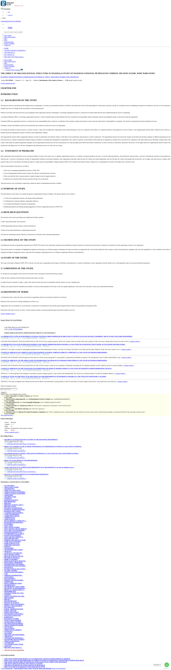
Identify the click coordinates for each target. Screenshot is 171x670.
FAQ (9, 12)
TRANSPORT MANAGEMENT (14, 639)
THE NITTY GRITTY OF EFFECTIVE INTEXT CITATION (23, 663)
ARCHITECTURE (10, 497)
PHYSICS (7, 599)
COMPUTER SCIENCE (12, 516)
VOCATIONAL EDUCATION (13, 644)
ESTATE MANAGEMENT (12, 535)
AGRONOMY (8, 495)
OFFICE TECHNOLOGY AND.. (14, 596)
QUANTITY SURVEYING (12, 615)
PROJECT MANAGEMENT (13, 606)
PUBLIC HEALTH (10, 610)
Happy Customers (9, 43)
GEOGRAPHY (9, 548)
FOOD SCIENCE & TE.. (12, 543)
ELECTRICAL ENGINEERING (14, 530)
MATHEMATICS (9, 585)
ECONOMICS (8, 524)
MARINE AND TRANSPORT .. (14, 580)
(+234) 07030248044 (14, 329)
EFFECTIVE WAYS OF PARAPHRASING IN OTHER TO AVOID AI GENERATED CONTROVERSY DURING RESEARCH (44, 660)
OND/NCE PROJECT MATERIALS (15, 50)
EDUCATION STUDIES (12, 527)
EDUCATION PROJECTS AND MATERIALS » (16, 450)
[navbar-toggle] (1, 18)
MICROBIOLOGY (10, 591)
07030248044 (6, 9)
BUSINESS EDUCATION (12, 511)
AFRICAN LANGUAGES (12, 490)
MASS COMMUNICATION (13, 583)
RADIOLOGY (8, 617)
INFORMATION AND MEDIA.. (14, 564)
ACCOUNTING (9, 485)
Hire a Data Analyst (9, 37)
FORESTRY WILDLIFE (12, 545)
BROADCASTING (10, 506)
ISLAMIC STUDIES (10, 570)
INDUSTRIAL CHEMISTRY (13, 562)
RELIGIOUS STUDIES (11, 618)
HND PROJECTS (9, 52)
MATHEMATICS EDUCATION (14, 586)
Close (10, 28)
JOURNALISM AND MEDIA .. (14, 572)
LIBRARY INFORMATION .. (13, 575)
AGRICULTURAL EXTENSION (14, 493)
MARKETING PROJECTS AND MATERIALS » (16, 464)
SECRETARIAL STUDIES (12, 622)
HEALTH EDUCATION (12, 554)
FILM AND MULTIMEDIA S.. (13, 537)
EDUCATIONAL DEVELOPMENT (15, 529)
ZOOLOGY (8, 646)
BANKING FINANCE (11, 500)
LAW (6, 574)
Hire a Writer (8, 35)
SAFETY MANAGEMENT (12, 620)
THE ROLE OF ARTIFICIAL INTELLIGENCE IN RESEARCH (24, 665)
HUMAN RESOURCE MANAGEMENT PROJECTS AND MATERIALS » (21, 443)
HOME (6, 48)
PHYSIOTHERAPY (10, 601)
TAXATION (8, 633)
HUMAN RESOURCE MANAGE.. (15, 561)
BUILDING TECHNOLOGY (13, 508)
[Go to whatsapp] (166, 665)
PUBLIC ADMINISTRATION (13, 609)
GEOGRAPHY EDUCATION (13, 550)
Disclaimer (62, 668)
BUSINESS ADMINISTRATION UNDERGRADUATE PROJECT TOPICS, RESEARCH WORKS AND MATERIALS (40, 77)
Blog (5, 38)
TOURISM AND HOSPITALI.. (14, 638)
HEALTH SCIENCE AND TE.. (14, 556)
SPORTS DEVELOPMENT (13, 630)
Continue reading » (135, 341)
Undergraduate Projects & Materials (11, 21)
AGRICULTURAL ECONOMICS (14, 492)
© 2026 (26, 668)
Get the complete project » (8, 83)
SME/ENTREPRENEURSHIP (13, 625)
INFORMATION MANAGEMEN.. (15, 566)
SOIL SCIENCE (9, 628)
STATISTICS (8, 631)
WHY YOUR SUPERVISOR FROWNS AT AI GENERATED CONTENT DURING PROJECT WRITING (37, 659)
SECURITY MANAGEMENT (13, 623)
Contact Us (10, 15)
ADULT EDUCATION (11, 487)
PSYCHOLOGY (9, 607)
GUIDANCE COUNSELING (13, 553)
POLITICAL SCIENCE (11, 602)
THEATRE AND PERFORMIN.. (14, 635)
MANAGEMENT (9, 578)
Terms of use (55, 668)
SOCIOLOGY (8, 626)
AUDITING (8, 498)
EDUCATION (8, 525)
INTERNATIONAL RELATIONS (14, 569)
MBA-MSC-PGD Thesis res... (13, 647)
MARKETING (8, 582)
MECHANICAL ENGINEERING (14, 588)
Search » (3, 392)
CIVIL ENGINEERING (11, 514)
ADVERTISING (9, 489)
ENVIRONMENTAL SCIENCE (14, 533)
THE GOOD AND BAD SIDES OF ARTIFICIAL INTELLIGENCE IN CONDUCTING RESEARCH (35, 662)
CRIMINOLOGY (9, 517)
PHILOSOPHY (9, 598)
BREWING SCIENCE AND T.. (14, 505)
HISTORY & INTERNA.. (12, 558)
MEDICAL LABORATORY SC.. (14, 590)
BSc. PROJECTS (9, 55)
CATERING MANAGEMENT (13, 513)
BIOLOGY (7, 503)
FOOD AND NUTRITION (12, 541)
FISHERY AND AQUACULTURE (15, 540)
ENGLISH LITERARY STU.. (13, 532)
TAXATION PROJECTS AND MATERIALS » (16, 457)
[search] (22, 32)
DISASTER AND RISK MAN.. (13, 522)
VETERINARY (9, 643)
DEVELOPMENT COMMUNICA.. (15, 521)
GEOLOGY (8, 551)
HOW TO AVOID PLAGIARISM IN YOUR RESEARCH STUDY (24, 667)
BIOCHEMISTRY (10, 501)
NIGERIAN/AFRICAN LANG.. (14, 593)
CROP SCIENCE (9, 519)
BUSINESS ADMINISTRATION (14, 509)
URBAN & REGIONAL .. (12, 641)
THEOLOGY (8, 636)
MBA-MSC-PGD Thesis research (13, 57)
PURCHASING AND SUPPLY (13, 614)
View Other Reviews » (7, 415)
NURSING (7, 594)
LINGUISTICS (9, 577)
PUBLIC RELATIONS (11, 612)
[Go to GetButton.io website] (167, 668)
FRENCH (7, 546)
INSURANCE (8, 567)
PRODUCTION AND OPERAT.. (14, 604)
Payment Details (8, 42)
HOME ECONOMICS (11, 559)
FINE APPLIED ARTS (11, 538)
